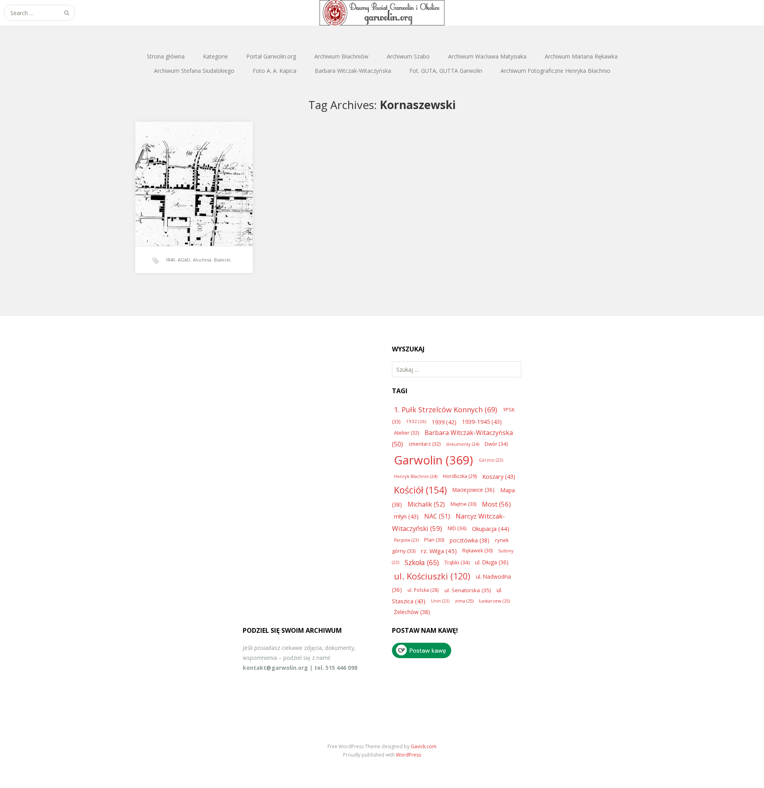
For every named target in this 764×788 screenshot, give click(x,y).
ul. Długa (492, 562)
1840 (170, 260)
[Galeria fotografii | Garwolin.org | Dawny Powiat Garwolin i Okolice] (382, 12)
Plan (434, 539)
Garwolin (433, 460)
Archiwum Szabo (408, 56)
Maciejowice (473, 489)
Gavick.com (424, 746)
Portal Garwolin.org (271, 56)
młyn (406, 516)
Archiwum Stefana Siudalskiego (194, 70)
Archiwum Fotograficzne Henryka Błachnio (555, 70)
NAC (437, 516)
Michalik (426, 504)
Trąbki (457, 562)
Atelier (406, 432)
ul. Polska (423, 590)
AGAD (184, 260)
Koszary (498, 476)
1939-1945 (482, 421)
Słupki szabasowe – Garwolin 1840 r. (193, 176)
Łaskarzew (494, 601)
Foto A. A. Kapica (274, 70)
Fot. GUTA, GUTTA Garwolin (445, 70)
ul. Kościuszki (432, 576)
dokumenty (462, 444)
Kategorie (215, 56)
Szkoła (422, 562)
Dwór (496, 443)
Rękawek (477, 550)
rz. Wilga (439, 551)
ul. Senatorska (467, 590)
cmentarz (424, 443)
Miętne (463, 504)
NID (457, 528)
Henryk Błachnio (415, 476)
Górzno (491, 460)
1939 (444, 422)
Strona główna (166, 56)
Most (496, 504)
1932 (416, 421)
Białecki (222, 260)
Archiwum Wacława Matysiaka (487, 56)
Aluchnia (202, 260)
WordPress (408, 754)
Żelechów (412, 612)
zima (464, 601)
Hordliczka (460, 476)
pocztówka (469, 540)
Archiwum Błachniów (341, 56)
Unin (440, 601)
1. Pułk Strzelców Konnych (445, 409)
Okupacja (490, 528)
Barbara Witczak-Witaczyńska (353, 70)
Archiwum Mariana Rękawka (581, 56)
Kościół (420, 490)
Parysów (406, 540)
